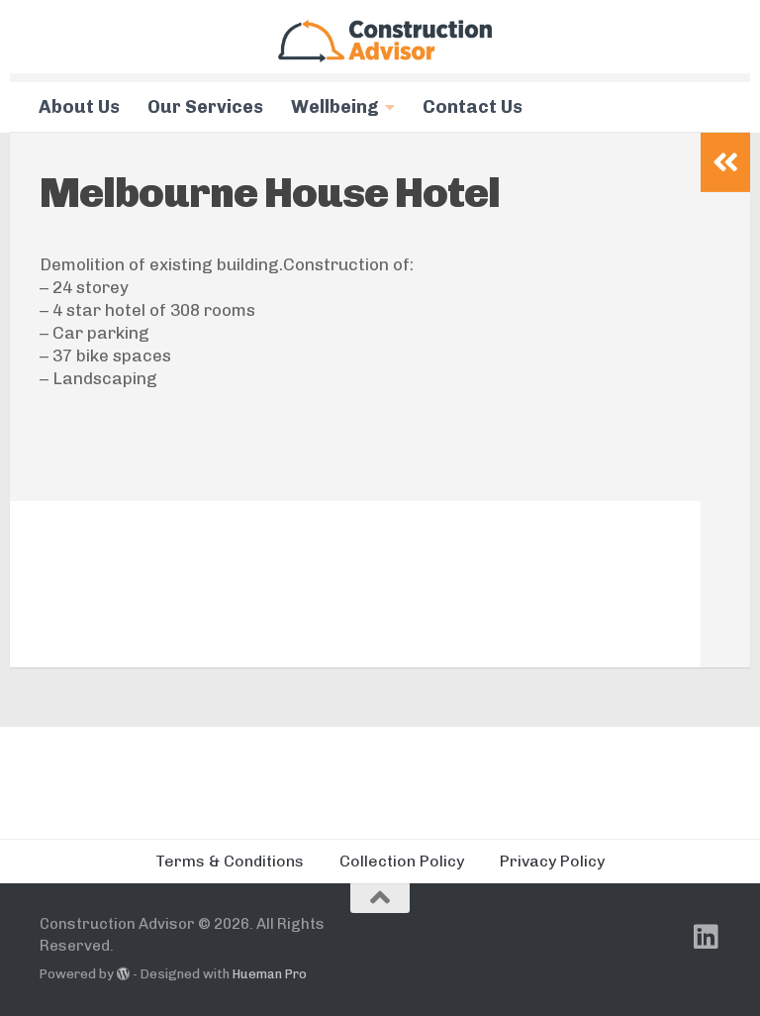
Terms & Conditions (229, 861)
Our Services (205, 107)
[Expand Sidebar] (725, 162)
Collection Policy (401, 861)
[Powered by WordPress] (123, 973)
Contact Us (472, 107)
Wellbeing (335, 107)
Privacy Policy (552, 861)
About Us (79, 107)
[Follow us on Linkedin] (706, 937)
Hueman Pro (270, 973)
